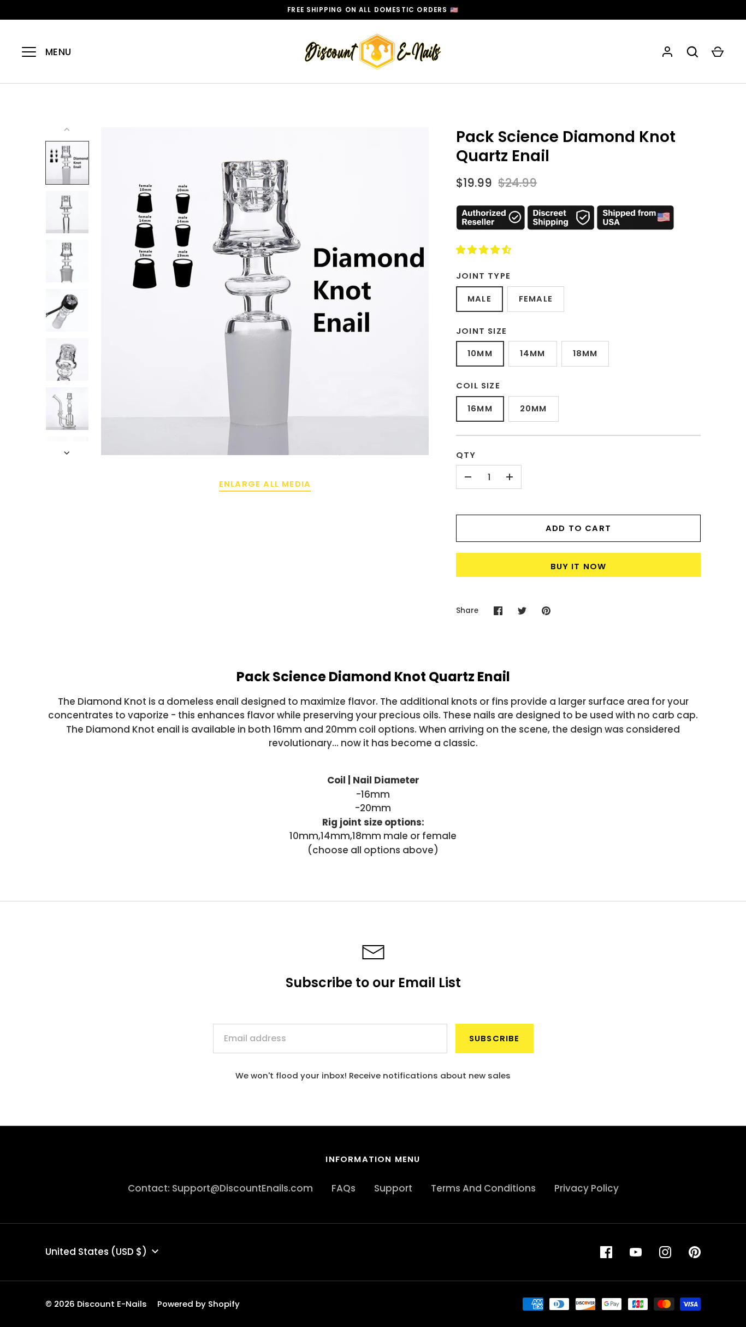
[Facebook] (606, 1252)
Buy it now (578, 566)
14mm (533, 353)
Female (536, 298)
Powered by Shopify (198, 1304)
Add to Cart (578, 528)
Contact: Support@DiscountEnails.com (220, 1188)
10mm (480, 353)
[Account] (667, 52)
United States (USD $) (96, 1251)
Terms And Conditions (483, 1188)
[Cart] (718, 52)
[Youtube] (636, 1252)
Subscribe (494, 1038)
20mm (533, 408)
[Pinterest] (695, 1252)
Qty (466, 455)
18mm (585, 353)
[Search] (692, 52)
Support (393, 1188)
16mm (480, 408)
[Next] (68, 453)
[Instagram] (665, 1252)
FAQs (343, 1188)
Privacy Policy (586, 1188)
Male (479, 298)
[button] (484, 249)
